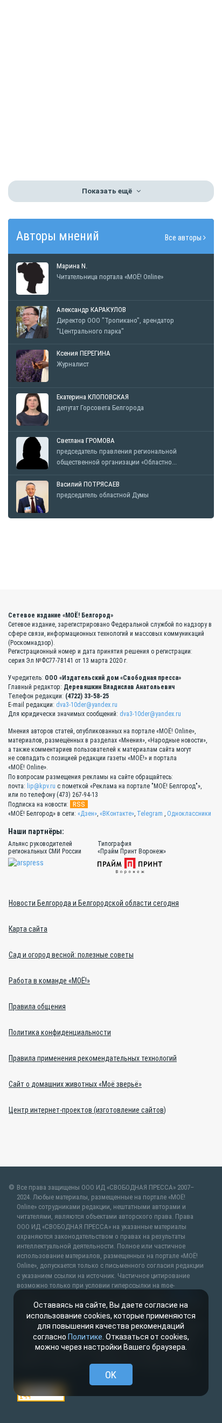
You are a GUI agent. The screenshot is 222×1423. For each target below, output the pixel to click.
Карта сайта (28, 929)
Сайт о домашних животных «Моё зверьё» (75, 1084)
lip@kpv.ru (41, 786)
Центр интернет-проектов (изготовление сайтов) (87, 1110)
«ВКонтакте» (117, 813)
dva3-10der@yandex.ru (86, 705)
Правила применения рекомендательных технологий (93, 1058)
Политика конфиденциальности (60, 1032)
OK (110, 1375)
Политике (85, 1336)
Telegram (150, 813)
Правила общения (37, 1006)
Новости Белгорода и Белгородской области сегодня (94, 903)
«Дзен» (87, 813)
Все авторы (184, 237)
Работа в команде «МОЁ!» (49, 980)
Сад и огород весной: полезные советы (71, 954)
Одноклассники (189, 813)
